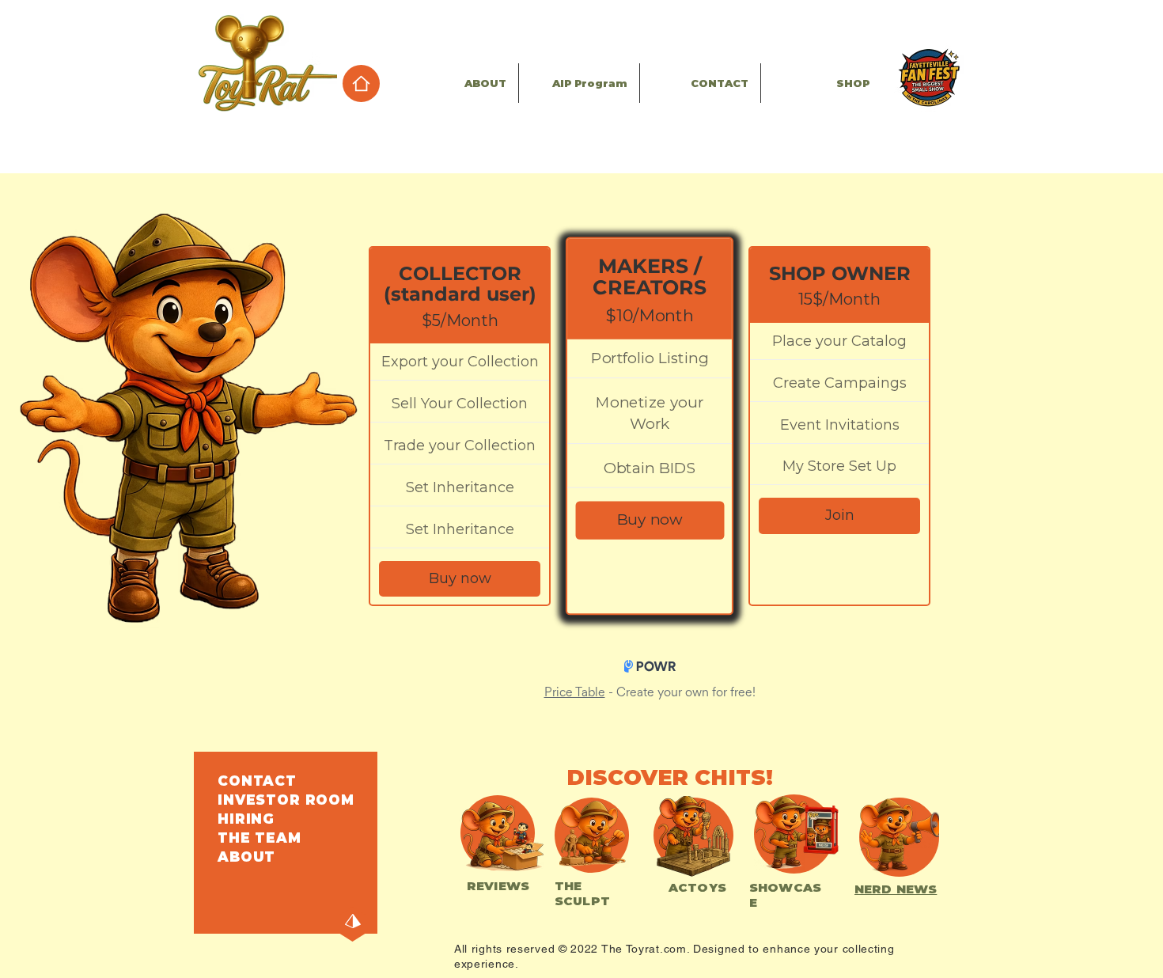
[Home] (361, 83)
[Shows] (928, 77)
